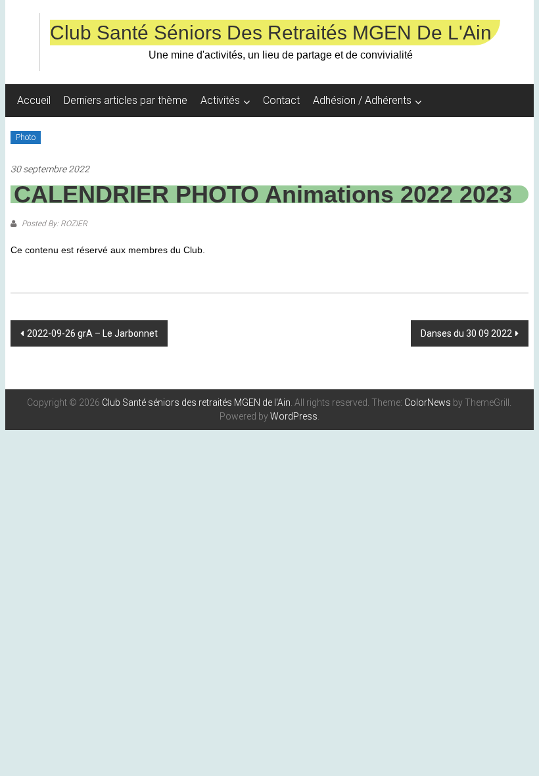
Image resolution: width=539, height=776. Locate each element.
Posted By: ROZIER (53, 223)
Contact (281, 100)
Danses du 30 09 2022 (466, 333)
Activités (220, 100)
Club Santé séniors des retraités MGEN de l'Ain (271, 32)
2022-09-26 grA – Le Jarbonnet (92, 333)
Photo (25, 137)
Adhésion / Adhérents (362, 100)
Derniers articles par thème (125, 100)
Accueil (34, 100)
